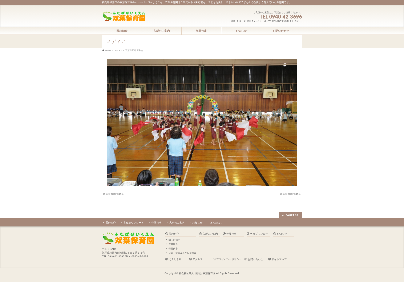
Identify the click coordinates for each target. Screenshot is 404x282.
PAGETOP (292, 215)
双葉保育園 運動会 (113, 194)
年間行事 (157, 222)
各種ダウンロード (134, 222)
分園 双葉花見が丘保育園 (182, 253)
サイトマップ (279, 259)
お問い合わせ (255, 259)
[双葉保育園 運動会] (202, 122)
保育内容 (173, 248)
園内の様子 (174, 239)
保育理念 (173, 244)
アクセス (198, 259)
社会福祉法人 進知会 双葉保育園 (197, 273)
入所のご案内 (177, 222)
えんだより (216, 222)
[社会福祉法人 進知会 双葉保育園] (124, 17)
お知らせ (197, 222)
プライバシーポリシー (229, 259)
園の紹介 (111, 222)
